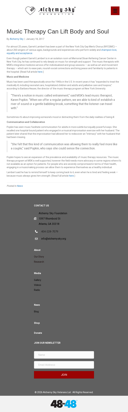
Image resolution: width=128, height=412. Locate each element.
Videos (37, 285)
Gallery (37, 280)
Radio (37, 290)
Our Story (39, 256)
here (40, 71)
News (20, 186)
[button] (64, 375)
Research (39, 261)
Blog (36, 311)
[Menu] (115, 10)
